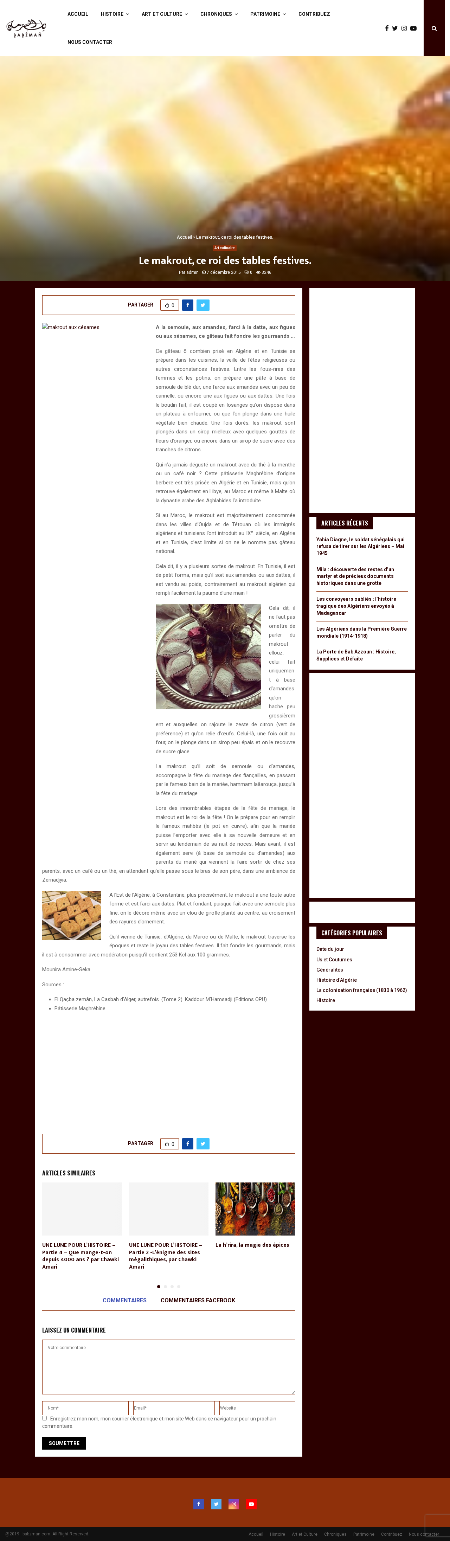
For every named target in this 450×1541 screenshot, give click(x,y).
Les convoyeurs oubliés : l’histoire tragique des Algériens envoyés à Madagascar (356, 605)
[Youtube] (415, 28)
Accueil (78, 14)
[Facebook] (388, 28)
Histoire (112, 14)
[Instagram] (405, 28)
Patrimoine (265, 14)
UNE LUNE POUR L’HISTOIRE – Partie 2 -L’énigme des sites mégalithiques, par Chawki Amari (165, 1256)
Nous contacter (90, 42)
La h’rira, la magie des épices (252, 1245)
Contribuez (314, 14)
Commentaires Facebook (198, 1300)
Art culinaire (224, 248)
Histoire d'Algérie (336, 980)
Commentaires (125, 1300)
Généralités (329, 970)
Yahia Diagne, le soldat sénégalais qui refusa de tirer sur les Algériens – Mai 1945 (360, 546)
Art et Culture (162, 14)
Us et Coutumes (334, 959)
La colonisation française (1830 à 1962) (361, 990)
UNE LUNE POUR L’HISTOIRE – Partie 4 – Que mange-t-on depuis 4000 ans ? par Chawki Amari (80, 1256)
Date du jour (330, 949)
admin (192, 272)
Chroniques (216, 14)
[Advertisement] (168, 1069)
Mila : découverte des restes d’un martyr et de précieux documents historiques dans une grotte (355, 576)
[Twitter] (396, 28)
